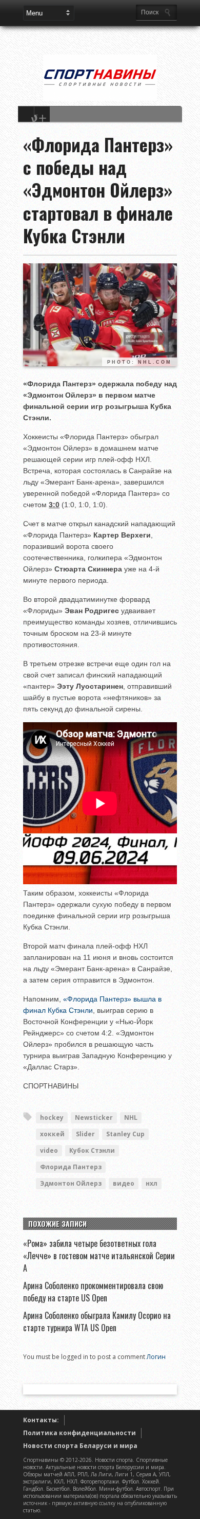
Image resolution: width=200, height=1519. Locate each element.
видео (123, 1183)
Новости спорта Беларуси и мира (80, 1445)
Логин (156, 1356)
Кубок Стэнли (92, 1150)
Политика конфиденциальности (79, 1432)
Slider (85, 1134)
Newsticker (94, 1117)
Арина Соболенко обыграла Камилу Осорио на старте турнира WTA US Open (97, 1321)
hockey (52, 1117)
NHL (130, 1117)
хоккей (52, 1134)
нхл (151, 1183)
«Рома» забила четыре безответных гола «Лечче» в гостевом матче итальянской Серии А (99, 1255)
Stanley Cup (125, 1134)
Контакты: (41, 1420)
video (49, 1150)
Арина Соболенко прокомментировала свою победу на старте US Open (93, 1291)
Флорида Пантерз (71, 1167)
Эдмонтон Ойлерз (71, 1183)
